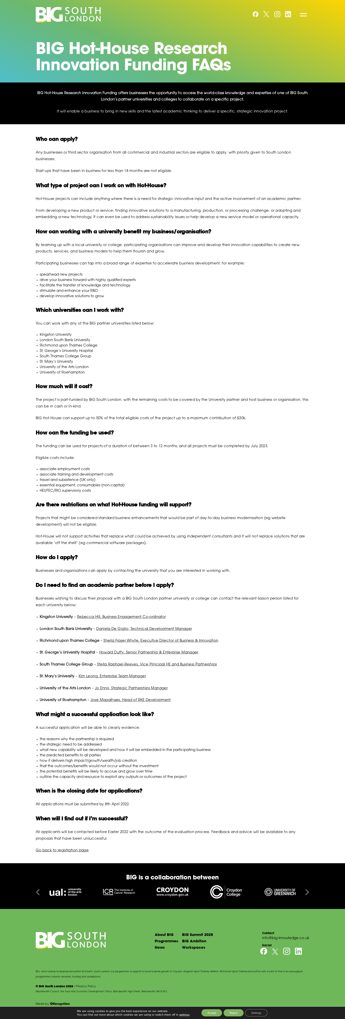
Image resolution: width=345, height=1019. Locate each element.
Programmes (166, 941)
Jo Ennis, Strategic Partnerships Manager (131, 688)
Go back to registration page (62, 850)
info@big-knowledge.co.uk (285, 938)
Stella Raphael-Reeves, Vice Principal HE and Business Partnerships (157, 664)
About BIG (164, 934)
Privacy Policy (86, 986)
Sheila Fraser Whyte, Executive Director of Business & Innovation (160, 641)
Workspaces (193, 947)
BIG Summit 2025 (197, 934)
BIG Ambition (194, 941)
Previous (38, 892)
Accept (211, 1012)
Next (307, 892)
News (160, 947)
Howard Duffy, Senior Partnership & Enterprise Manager (148, 653)
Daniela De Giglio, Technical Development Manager (144, 629)
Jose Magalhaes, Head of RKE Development (130, 700)
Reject (234, 1012)
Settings (256, 1012)
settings (184, 1014)
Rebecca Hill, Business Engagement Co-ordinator (121, 617)
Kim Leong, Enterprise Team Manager (112, 676)
